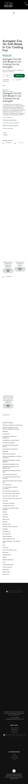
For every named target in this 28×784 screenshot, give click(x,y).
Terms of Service (14, 727)
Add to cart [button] (8, 270)
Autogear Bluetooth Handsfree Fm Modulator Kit (8, 263)
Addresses (14, 756)
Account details (15, 757)
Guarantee (14, 732)
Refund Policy (14, 730)
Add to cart (19, 75)
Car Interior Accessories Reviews (11, 123)
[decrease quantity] (4, 75)
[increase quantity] (11, 75)
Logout (14, 759)
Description (5, 89)
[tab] (14, 90)
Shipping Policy (14, 729)
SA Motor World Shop (8, 128)
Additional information (8, 91)
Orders (14, 754)
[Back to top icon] (14, 771)
